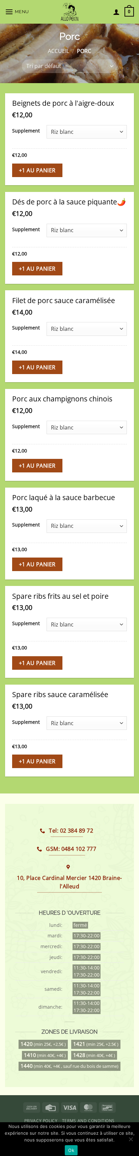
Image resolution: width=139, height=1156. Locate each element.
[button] (18, 11)
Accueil (58, 51)
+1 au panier (37, 170)
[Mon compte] (116, 11)
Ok (71, 1150)
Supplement (26, 130)
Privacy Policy (41, 1121)
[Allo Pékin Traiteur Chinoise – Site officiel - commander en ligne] (69, 12)
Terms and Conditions (88, 1121)
